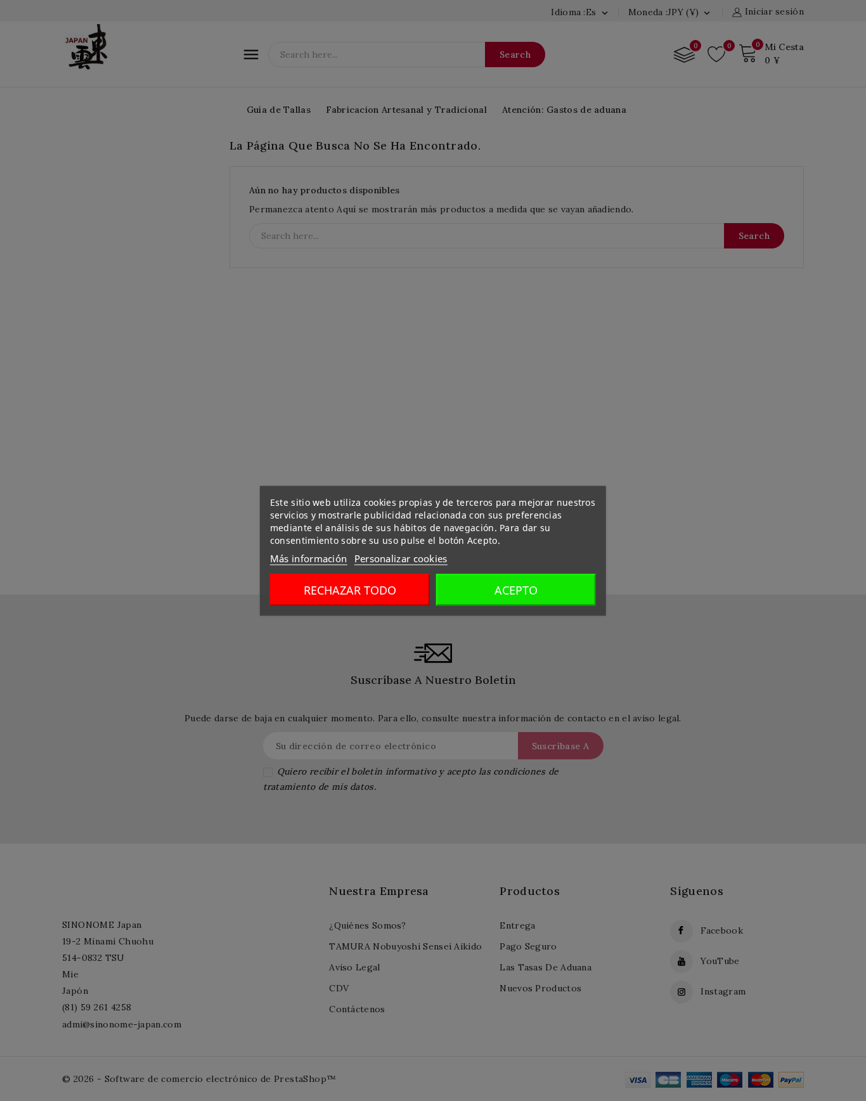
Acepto (516, 589)
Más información (308, 557)
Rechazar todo (350, 589)
